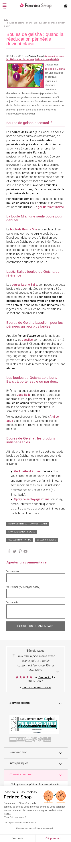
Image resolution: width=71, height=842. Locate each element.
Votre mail (23, 587)
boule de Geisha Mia (23, 229)
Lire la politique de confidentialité (20, 822)
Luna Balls (24, 394)
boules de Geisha (55, 68)
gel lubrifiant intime (19, 540)
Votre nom (12, 571)
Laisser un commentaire (35, 626)
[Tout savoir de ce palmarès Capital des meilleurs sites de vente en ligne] (34, 724)
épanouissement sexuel (21, 532)
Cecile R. (44, 677)
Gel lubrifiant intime (27, 471)
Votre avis (12, 602)
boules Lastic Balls (24, 284)
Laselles (27, 339)
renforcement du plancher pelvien (27, 524)
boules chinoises (46, 540)
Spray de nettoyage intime (31, 499)
